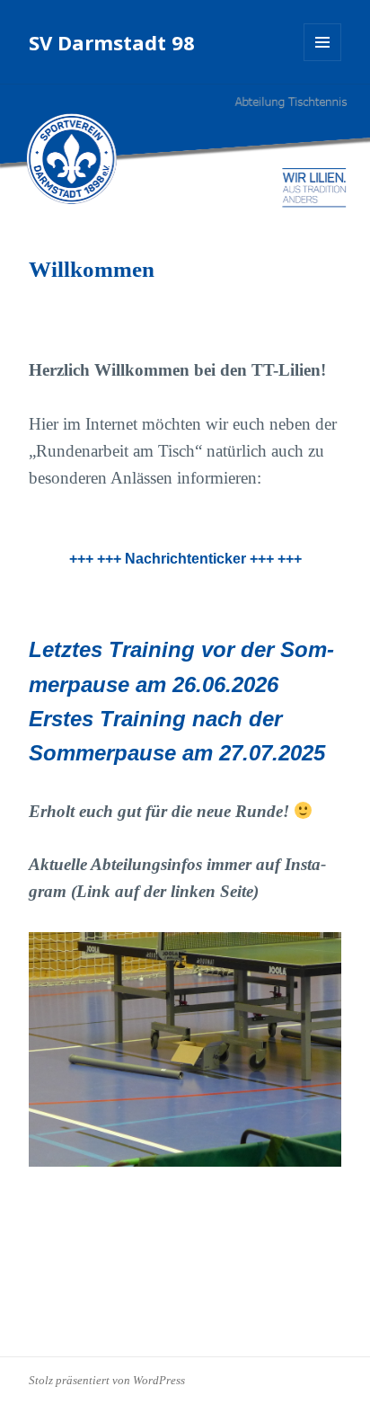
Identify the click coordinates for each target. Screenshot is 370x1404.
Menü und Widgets (322, 60)
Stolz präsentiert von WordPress (107, 1380)
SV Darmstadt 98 (112, 42)
